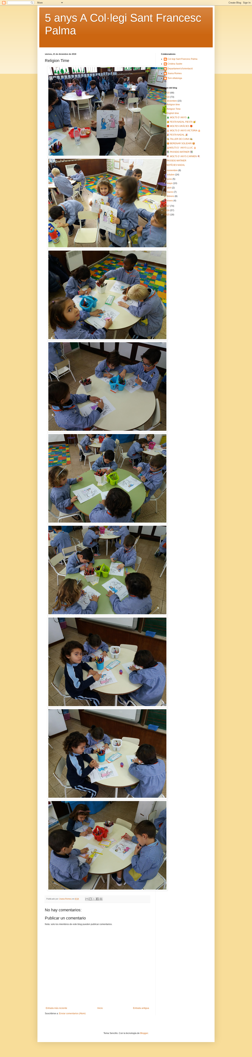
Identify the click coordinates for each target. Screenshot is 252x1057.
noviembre (172, 170)
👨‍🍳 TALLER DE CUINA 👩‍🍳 (180, 139)
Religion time (173, 104)
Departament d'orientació (180, 68)
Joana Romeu (175, 73)
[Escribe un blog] (90, 899)
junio (169, 179)
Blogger (144, 1033)
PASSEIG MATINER (176, 160)
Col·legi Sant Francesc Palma (182, 59)
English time (173, 113)
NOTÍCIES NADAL (176, 165)
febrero (171, 196)
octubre (171, 174)
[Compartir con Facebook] (97, 899)
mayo (170, 183)
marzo (170, 192)
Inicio (100, 1008)
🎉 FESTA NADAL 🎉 (177, 135)
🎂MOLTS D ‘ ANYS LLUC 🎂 (181, 147)
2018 (167, 97)
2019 (167, 92)
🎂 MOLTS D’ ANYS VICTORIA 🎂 (184, 130)
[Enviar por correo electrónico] (87, 899)
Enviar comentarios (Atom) (72, 1013)
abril (169, 187)
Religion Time (174, 109)
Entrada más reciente (56, 1008)
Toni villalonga (175, 78)
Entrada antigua (141, 1008)
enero (170, 200)
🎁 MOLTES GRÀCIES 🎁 (180, 126)
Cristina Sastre (175, 64)
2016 (167, 210)
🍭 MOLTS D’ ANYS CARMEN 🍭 (183, 156)
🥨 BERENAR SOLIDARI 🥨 (181, 143)
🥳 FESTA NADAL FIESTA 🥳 (181, 122)
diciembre (172, 101)
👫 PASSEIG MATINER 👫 (180, 152)
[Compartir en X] (94, 899)
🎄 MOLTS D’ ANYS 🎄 (178, 117)
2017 (167, 206)
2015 (167, 214)
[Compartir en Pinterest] (101, 899)
